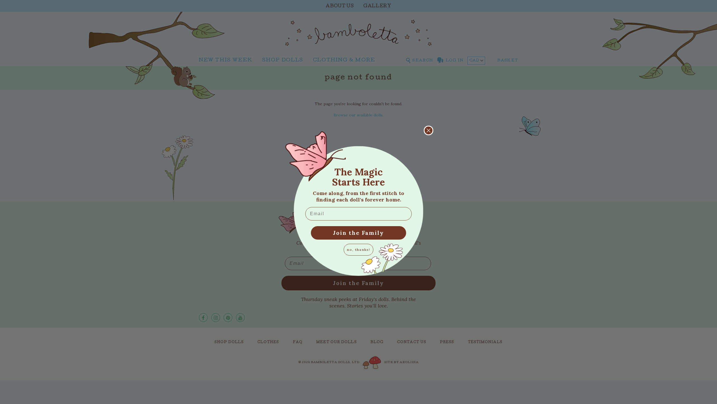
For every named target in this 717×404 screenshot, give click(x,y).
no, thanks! (358, 249)
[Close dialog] (428, 130)
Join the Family (358, 232)
